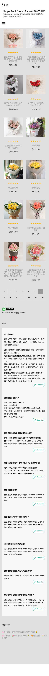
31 (43, 298)
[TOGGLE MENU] (3, 23)
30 (36, 298)
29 (29, 298)
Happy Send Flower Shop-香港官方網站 (24, 11)
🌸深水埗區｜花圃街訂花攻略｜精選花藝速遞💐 (19, 632)
